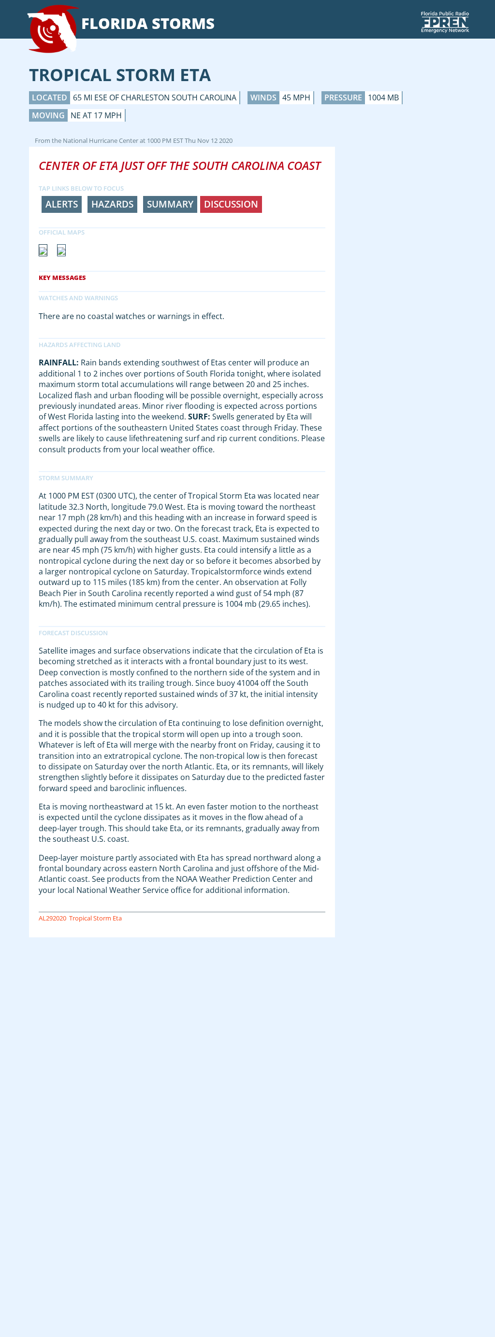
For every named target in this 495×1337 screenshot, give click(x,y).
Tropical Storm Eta (95, 918)
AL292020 (52, 918)
